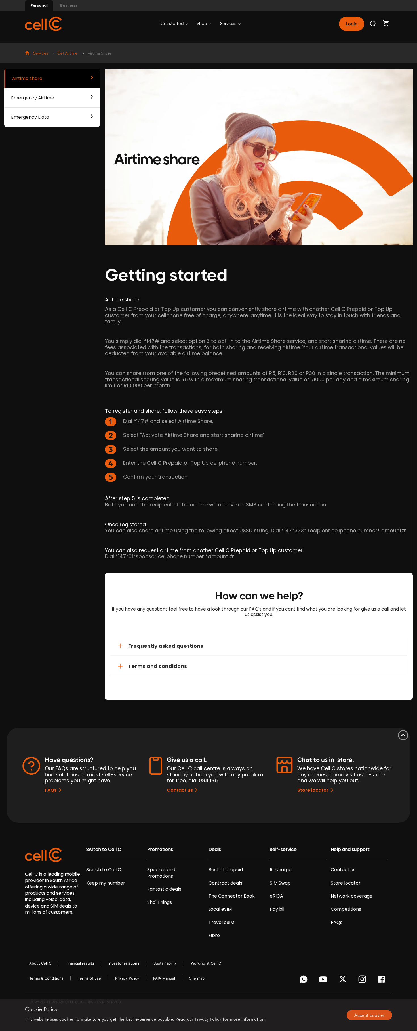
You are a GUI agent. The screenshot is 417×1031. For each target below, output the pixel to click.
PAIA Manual (164, 978)
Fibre (214, 935)
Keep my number (105, 883)
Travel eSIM (221, 922)
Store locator (312, 790)
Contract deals (225, 883)
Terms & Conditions (46, 978)
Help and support (350, 849)
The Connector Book (231, 896)
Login (351, 24)
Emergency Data (30, 117)
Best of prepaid (225, 870)
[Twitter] (344, 980)
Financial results (80, 963)
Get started (172, 24)
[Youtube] (324, 980)
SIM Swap (280, 883)
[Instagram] (363, 980)
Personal (39, 5)
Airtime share (27, 78)
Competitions (346, 909)
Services (228, 24)
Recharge (281, 870)
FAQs (51, 790)
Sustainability (165, 963)
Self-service (283, 849)
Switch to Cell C (103, 849)
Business (68, 5)
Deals (214, 849)
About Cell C (40, 963)
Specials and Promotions (161, 873)
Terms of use (89, 978)
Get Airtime (67, 53)
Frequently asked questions (165, 645)
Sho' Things (159, 902)
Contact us (180, 790)
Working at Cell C (206, 963)
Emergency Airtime (32, 98)
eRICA (276, 896)
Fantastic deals (164, 889)
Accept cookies (369, 1015)
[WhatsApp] (304, 980)
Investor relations (123, 963)
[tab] (259, 646)
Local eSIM (220, 909)
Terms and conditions (157, 666)
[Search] (373, 23)
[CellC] (43, 23)
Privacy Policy (127, 978)
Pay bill (277, 909)
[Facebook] (383, 980)
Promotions (160, 849)
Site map (197, 978)
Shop (202, 24)
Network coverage (351, 896)
